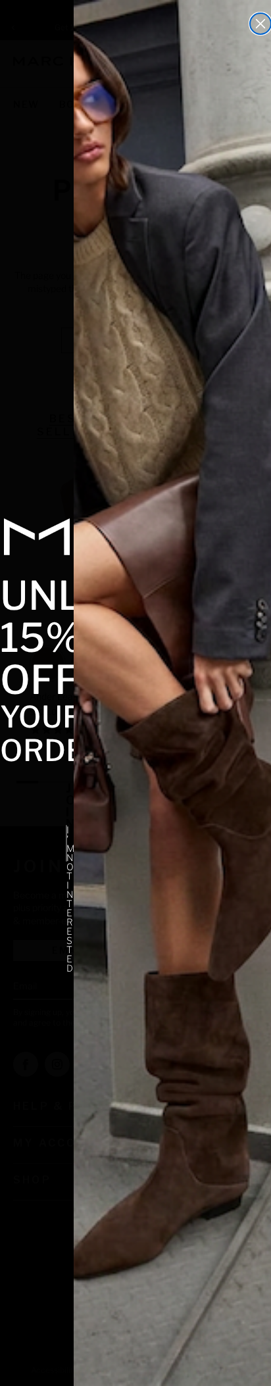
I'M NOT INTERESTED (66, 843)
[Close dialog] (260, 23)
